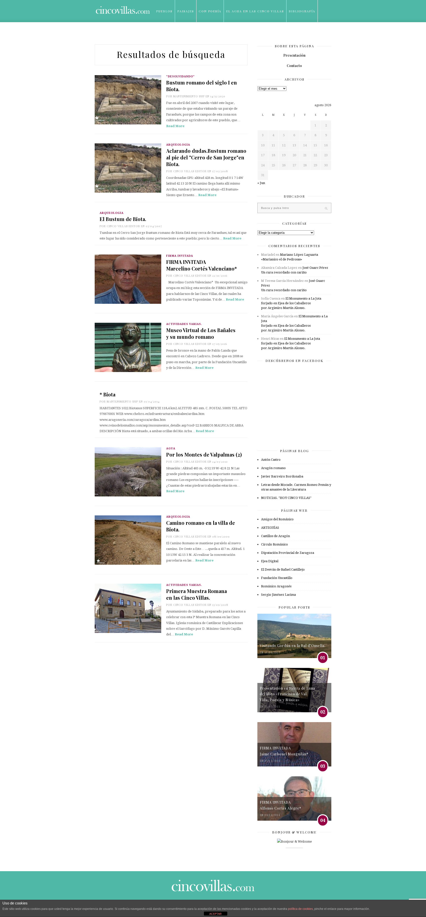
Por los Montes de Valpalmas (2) (204, 454)
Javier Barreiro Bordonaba (282, 476)
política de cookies (300, 909)
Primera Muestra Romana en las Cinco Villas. (196, 594)
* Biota (107, 394)
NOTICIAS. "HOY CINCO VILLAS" (286, 498)
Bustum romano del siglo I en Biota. (201, 85)
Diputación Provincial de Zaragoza (287, 553)
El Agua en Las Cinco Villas (255, 11)
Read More (175, 126)
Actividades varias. (184, 324)
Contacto (294, 65)
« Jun (261, 183)
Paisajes (185, 11)
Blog (161, 33)
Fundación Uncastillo (276, 578)
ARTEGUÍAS (270, 527)
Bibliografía (302, 11)
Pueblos (164, 11)
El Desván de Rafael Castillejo (283, 569)
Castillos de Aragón (275, 536)
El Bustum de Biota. (123, 219)
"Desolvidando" (180, 76)
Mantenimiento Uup (189, 96)
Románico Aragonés (276, 586)
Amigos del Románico (277, 519)
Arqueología (178, 144)
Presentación (294, 55)
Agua (170, 448)
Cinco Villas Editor (190, 171)
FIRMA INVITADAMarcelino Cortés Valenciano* (201, 265)
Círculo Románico (274, 544)
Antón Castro (271, 459)
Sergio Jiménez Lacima (278, 594)
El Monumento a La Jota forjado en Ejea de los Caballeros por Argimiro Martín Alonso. (291, 303)
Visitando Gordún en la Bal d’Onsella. (292, 645)
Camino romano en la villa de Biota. (200, 526)
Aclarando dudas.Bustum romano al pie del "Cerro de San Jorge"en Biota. (206, 157)
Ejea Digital (269, 561)
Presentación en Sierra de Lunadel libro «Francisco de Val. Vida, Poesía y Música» (287, 694)
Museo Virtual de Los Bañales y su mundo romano (200, 333)
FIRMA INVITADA (179, 255)
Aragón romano (273, 468)
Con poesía (210, 11)
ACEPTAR (215, 913)
